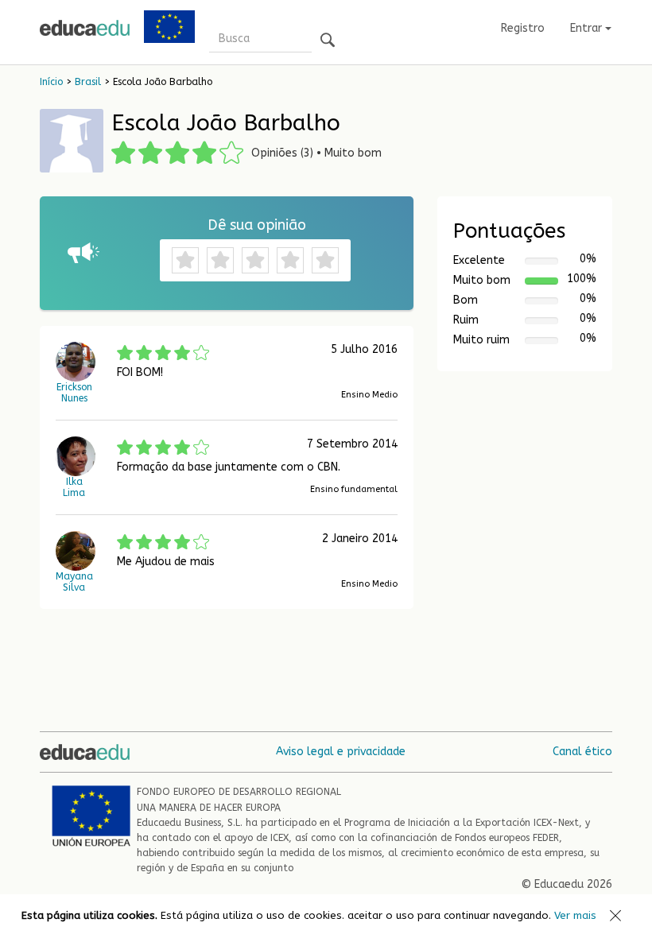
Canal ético (582, 751)
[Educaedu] (85, 28)
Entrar (587, 28)
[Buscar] (327, 40)
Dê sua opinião (257, 225)
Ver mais (575, 915)
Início (51, 81)
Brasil (88, 81)
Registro (523, 28)
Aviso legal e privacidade (341, 751)
